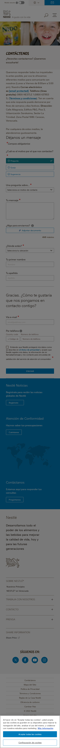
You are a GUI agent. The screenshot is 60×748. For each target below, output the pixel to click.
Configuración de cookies (30, 742)
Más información (45, 728)
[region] (30, 731)
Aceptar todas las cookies (29, 734)
